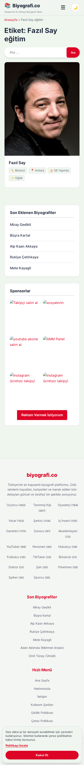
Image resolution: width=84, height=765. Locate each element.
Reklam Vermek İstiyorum (42, 415)
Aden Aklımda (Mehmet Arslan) (42, 648)
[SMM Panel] (58, 351)
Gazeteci (16, 531)
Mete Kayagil (20, 268)
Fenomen (42, 546)
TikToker (42, 557)
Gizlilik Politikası (42, 712)
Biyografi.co (26, 5)
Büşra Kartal (20, 235)
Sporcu (42, 577)
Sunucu (42, 531)
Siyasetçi (68, 505)
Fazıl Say (17, 162)
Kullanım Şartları (42, 705)
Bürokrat (68, 557)
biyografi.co (42, 475)
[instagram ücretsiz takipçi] (25, 388)
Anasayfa (10, 20)
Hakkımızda (42, 688)
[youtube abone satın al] (25, 351)
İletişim (42, 696)
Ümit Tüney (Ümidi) (42, 656)
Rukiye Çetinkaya (24, 257)
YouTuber (16, 546)
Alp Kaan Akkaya (23, 246)
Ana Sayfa (42, 680)
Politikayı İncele (17, 745)
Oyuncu (16, 505)
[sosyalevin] (58, 315)
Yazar (16, 520)
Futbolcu (16, 557)
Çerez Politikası (42, 721)
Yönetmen (68, 567)
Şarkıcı (42, 520)
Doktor (16, 567)
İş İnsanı (67, 520)
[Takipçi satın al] (25, 315)
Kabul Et (42, 755)
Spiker (16, 577)
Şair (42, 567)
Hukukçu (67, 546)
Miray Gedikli (20, 224)
